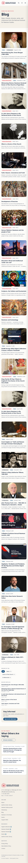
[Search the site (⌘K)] (18, 3)
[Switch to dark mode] (22, 3)
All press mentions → (8, 740)
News (3, 50)
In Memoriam (10, 50)
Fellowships (4, 810)
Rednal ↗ (3, 834)
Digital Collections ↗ (6, 826)
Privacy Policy (4, 843)
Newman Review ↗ (6, 831)
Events (3, 817)
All (3, 671)
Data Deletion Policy (6, 846)
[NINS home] (8, 3)
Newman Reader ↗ (6, 829)
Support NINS (4, 819)
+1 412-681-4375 (5, 793)
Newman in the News (6, 814)
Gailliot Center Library (6, 805)
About (2, 802)
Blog (2, 812)
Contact (3, 848)
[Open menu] (25, 3)
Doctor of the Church (6, 80)
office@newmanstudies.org (8, 791)
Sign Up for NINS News (10, 719)
